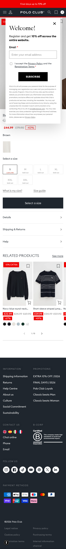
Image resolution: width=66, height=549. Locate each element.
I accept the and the (33, 65)
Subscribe (33, 76)
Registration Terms (24, 66)
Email (13, 47)
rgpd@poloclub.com (37, 109)
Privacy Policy (35, 63)
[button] (6, 542)
